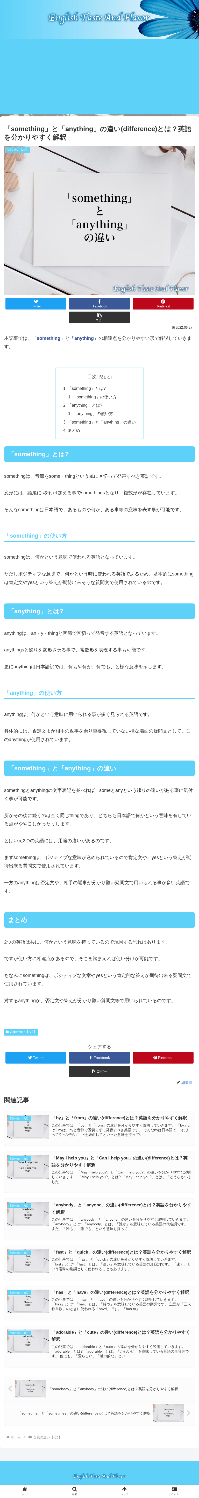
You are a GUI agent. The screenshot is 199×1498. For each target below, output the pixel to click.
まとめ (74, 430)
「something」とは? (87, 388)
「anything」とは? (85, 405)
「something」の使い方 (95, 397)
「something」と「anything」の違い (102, 422)
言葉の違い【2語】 (23, 1032)
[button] (99, 317)
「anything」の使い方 (93, 413)
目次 (92, 376)
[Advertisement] (99, 77)
